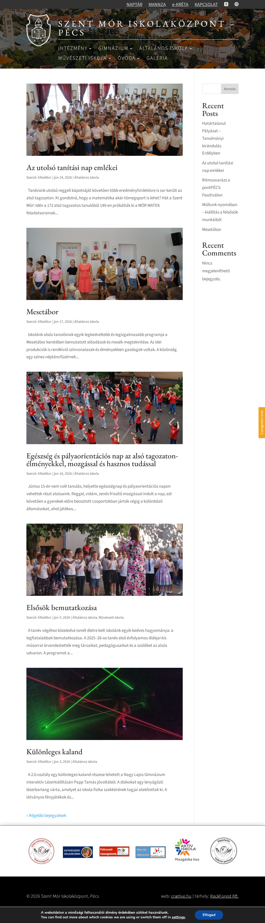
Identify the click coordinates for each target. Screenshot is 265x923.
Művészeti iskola (82, 58)
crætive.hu (181, 896)
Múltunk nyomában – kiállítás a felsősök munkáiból (220, 212)
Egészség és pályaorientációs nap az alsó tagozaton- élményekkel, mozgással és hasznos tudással (102, 459)
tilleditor (44, 177)
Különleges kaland (54, 751)
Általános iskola (163, 49)
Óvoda (127, 58)
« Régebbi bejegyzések (46, 815)
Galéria (157, 58)
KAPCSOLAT (206, 4)
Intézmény (72, 49)
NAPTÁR (134, 4)
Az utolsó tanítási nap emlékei (71, 167)
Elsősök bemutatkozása (61, 607)
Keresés (230, 89)
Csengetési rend (261, 423)
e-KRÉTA (180, 4)
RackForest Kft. (224, 896)
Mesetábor (42, 311)
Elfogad (209, 914)
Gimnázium (113, 49)
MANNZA (157, 4)
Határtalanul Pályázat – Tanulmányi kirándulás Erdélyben (214, 138)
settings (178, 917)
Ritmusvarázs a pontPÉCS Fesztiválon (216, 187)
